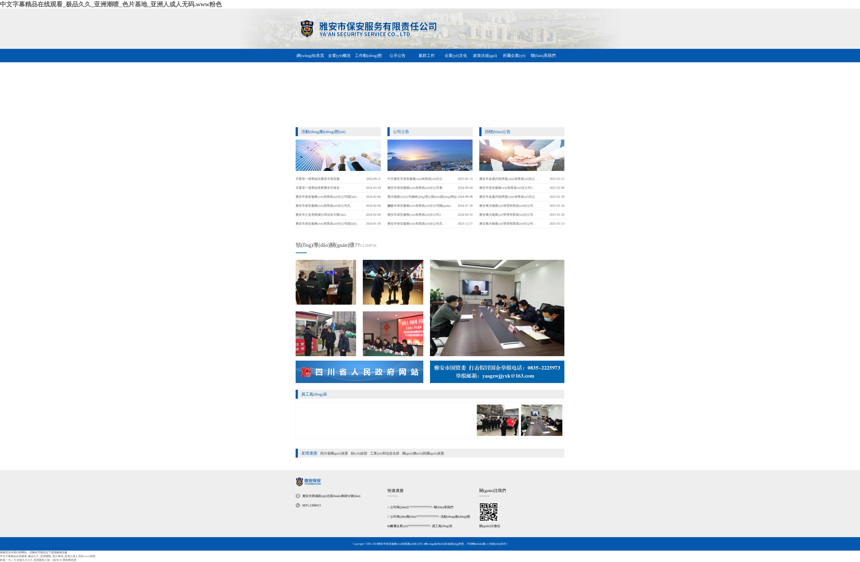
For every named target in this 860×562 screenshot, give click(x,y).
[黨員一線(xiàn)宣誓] (483, 435)
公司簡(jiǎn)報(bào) (403, 516)
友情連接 (309, 453)
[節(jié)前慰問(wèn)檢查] (326, 333)
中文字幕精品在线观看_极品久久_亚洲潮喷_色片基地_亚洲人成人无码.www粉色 (111, 4)
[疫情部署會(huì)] (497, 308)
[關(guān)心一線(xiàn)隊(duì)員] (326, 282)
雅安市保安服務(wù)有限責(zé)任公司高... (416, 223)
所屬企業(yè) (399, 526)
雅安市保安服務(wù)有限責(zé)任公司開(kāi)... (327, 223)
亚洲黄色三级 (42, 560)
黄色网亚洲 (69, 560)
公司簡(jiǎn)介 (400, 507)
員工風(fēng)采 (314, 394)
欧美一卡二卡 (8, 560)
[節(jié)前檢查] (393, 282)
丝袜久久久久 (25, 560)
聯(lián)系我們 (443, 507)
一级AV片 (56, 560)
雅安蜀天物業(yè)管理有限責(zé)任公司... (507, 223)
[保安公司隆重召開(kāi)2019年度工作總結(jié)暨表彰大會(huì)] (393, 333)
